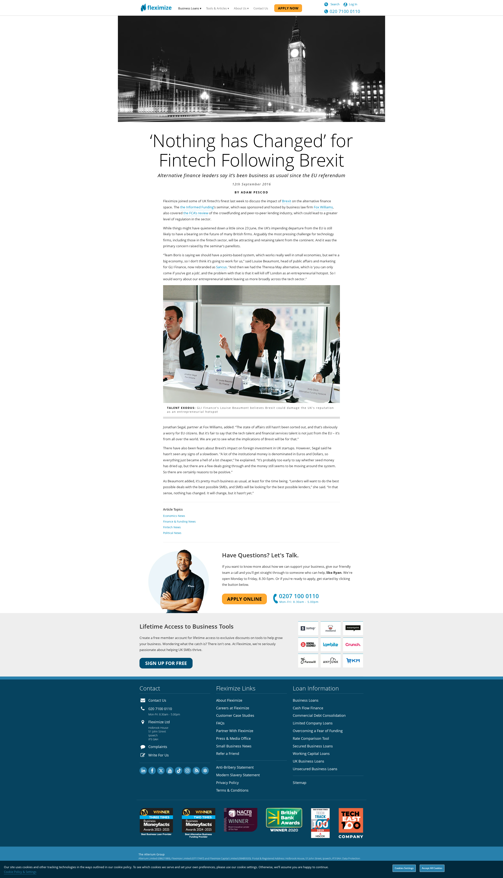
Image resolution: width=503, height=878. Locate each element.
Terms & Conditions (232, 790)
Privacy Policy (227, 782)
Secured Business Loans (313, 746)
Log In (353, 4)
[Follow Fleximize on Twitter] (161, 770)
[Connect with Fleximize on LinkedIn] (143, 770)
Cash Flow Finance (308, 708)
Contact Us (260, 8)
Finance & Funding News (179, 521)
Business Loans (306, 700)
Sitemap (299, 782)
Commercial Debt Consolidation (319, 715)
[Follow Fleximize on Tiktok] (178, 770)
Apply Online (244, 599)
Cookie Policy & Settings (20, 872)
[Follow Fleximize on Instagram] (187, 770)
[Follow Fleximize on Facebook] (152, 770)
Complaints (157, 746)
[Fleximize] (156, 7)
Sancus (221, 267)
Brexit (286, 201)
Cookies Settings (404, 868)
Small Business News (234, 746)
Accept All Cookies (432, 868)
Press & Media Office (233, 738)
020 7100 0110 (160, 708)
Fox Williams (323, 207)
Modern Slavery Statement (238, 775)
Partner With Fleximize (234, 730)
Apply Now (288, 8)
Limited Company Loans (313, 723)
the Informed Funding (197, 207)
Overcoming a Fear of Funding (318, 730)
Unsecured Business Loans (315, 768)
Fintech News (172, 527)
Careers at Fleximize (232, 708)
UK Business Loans (308, 761)
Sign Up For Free (166, 663)
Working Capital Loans (311, 753)
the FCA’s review (195, 213)
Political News (172, 533)
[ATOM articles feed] (205, 770)
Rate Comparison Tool (311, 738)
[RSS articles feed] (196, 770)
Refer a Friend (227, 753)
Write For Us (158, 755)
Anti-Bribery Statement (235, 767)
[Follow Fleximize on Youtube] (169, 770)
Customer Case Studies (235, 715)
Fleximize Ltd (159, 722)
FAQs (220, 723)
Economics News (174, 516)
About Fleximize (229, 700)
